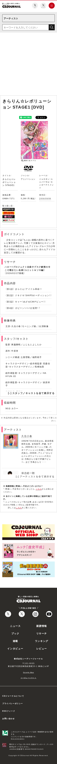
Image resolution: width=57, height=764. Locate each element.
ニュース (15, 626)
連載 (15, 641)
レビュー (41, 648)
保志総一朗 (28, 473)
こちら (39, 488)
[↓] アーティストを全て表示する (35, 476)
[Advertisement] (28, 64)
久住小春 (26, 436)
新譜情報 (41, 626)
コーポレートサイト (28, 678)
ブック (15, 633)
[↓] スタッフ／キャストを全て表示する (31, 393)
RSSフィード (8, 711)
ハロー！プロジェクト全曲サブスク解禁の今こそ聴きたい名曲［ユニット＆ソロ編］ (27, 268)
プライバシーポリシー (12, 703)
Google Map (28, 672)
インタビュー (15, 648)
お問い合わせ (8, 718)
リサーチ (41, 633)
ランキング (41, 641)
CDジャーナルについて (13, 695)
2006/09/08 (45, 198)
